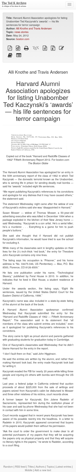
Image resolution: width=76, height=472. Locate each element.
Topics (50, 466)
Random (8, 466)
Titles (31, 466)
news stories (21, 32)
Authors (40, 466)
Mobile (28, 470)
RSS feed (20, 466)
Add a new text (42, 470)
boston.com (22, 39)
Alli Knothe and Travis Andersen (34, 28)
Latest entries (63, 466)
